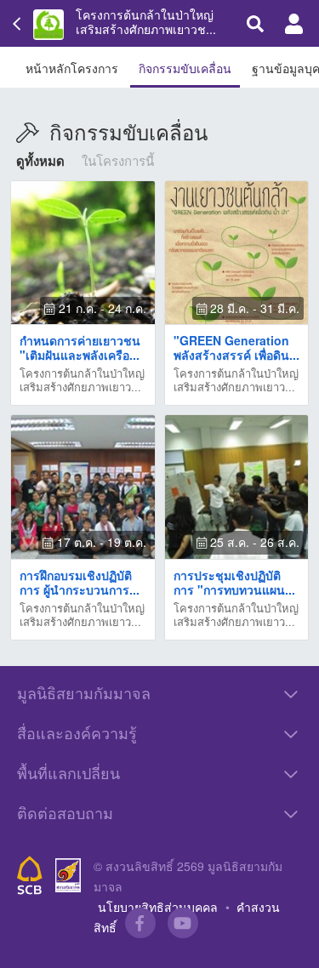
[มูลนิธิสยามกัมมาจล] (68, 875)
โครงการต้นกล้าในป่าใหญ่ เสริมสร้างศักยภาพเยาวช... (146, 22)
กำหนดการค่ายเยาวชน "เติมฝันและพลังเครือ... (80, 347)
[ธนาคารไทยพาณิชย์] (30, 875)
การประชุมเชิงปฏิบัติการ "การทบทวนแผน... (234, 582)
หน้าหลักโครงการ (72, 68)
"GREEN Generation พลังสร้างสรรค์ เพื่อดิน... (236, 347)
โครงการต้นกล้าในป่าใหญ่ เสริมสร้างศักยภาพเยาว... (82, 380)
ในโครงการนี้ (118, 160)
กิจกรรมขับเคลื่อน (185, 68)
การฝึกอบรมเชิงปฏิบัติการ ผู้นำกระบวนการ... (80, 582)
